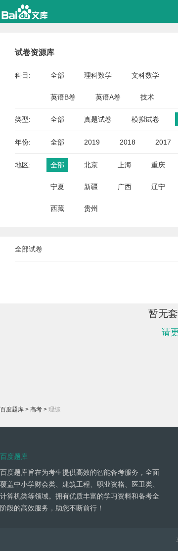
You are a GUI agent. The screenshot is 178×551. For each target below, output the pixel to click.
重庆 (158, 165)
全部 (57, 75)
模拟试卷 (145, 119)
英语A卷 (108, 97)
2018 (127, 142)
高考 (36, 409)
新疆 (91, 187)
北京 (91, 165)
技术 (147, 97)
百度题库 (12, 409)
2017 (163, 142)
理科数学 (98, 75)
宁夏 (57, 187)
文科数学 (145, 75)
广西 (125, 187)
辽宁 (158, 187)
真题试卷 (98, 119)
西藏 (57, 208)
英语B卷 (63, 97)
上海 (125, 165)
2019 (92, 142)
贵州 (91, 208)
